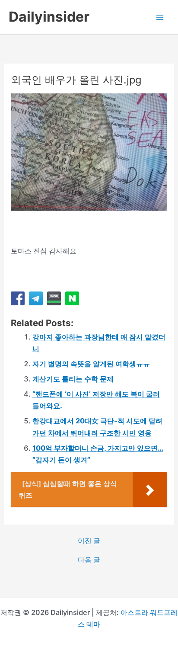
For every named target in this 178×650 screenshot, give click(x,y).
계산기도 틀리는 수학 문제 (73, 379)
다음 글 (89, 559)
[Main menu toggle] (159, 17)
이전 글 (89, 540)
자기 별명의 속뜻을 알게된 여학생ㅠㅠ (91, 363)
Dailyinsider (49, 16)
